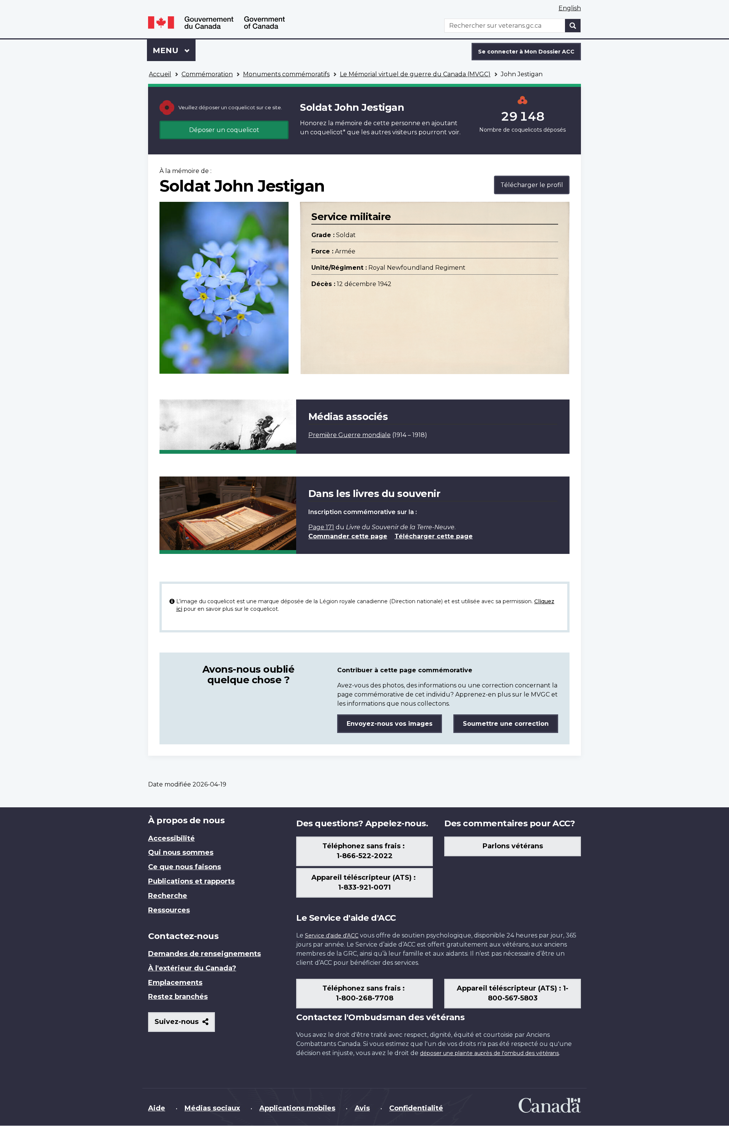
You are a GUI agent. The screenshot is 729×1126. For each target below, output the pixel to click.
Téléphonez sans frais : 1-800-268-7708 (364, 993)
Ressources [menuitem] (169, 910)
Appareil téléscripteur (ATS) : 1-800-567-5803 (512, 993)
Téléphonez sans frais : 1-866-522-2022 (364, 851)
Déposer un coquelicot (224, 130)
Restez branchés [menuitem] (178, 996)
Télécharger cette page (433, 536)
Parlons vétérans (513, 846)
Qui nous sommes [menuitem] (180, 852)
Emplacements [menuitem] (175, 982)
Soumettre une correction (506, 723)
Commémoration (207, 74)
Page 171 (321, 527)
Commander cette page (347, 536)
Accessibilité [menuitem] (171, 838)
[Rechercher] (573, 26)
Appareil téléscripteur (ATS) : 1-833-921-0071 (364, 882)
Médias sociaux (212, 1108)
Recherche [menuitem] (167, 896)
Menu (174, 50)
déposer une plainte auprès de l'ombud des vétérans (489, 1053)
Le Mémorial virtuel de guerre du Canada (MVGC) (415, 74)
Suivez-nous (185, 1024)
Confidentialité (416, 1108)
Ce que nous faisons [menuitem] (184, 867)
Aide (156, 1108)
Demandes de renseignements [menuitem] (204, 954)
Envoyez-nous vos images (389, 723)
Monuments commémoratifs (286, 74)
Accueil (160, 74)
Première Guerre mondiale (349, 435)
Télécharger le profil (531, 185)
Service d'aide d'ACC (331, 935)
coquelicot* (328, 132)
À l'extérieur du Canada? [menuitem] (192, 968)
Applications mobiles (297, 1108)
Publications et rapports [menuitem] (191, 881)
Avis (362, 1108)
